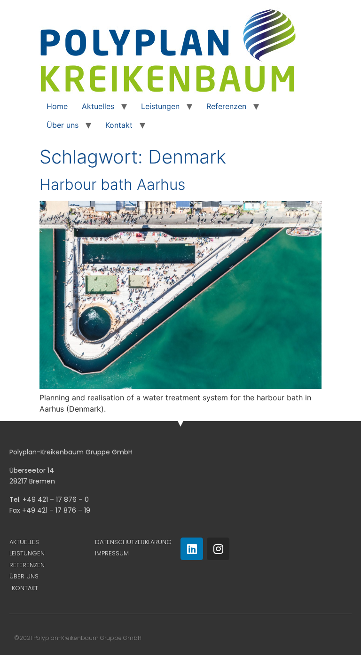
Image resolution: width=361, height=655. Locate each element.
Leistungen (160, 106)
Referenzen (226, 106)
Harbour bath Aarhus (112, 184)
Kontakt (119, 125)
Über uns (62, 125)
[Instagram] (218, 549)
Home (57, 106)
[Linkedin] (191, 549)
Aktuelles (98, 106)
